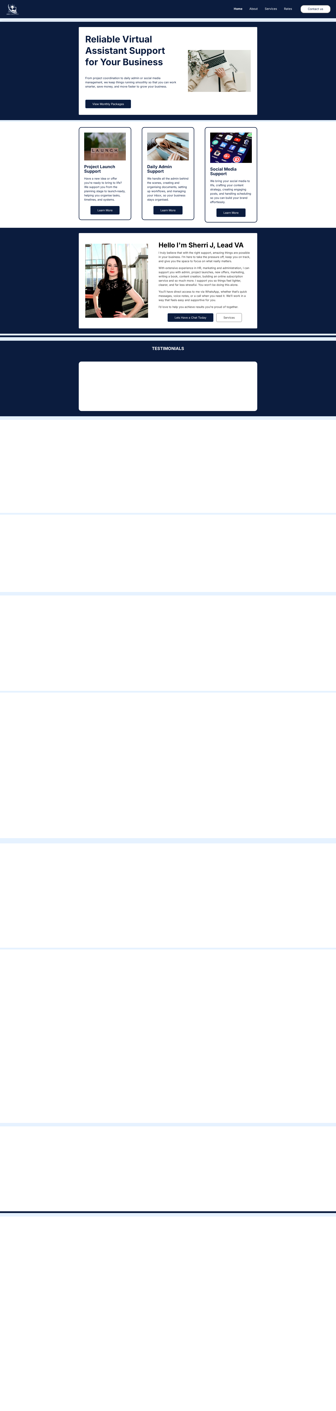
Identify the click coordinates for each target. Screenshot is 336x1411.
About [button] (253, 9)
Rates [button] (288, 9)
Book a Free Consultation (168, 582)
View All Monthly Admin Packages (168, 828)
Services (229, 317)
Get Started (105, 794)
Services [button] (271, 9)
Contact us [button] (315, 9)
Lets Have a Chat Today (190, 317)
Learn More (105, 210)
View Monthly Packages (108, 104)
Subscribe (213, 1377)
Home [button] (238, 9)
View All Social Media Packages (168, 1113)
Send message (103, 1320)
